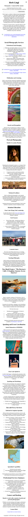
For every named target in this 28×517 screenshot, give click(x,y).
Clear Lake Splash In (6, 375)
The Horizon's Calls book (16, 321)
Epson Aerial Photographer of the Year (11, 131)
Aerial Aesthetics (17, 132)
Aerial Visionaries (6, 331)
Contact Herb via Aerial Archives (14, 511)
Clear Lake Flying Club (20, 212)
